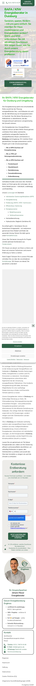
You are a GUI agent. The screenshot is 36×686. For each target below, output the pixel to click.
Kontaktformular (11, 236)
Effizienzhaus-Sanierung (14, 206)
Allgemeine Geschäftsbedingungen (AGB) (16, 681)
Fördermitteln (7, 244)
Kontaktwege (6, 261)
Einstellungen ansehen (18, 356)
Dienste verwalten (17, 341)
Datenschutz (19, 359)
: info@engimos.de (15, 647)
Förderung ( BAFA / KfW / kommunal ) (18, 203)
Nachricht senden (17, 649)
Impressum (26, 359)
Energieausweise (11, 209)
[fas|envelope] (5, 647)
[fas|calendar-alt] (5, 652)
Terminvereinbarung (14, 652)
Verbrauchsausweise (16, 215)
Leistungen (11, 193)
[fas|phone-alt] (5, 645)
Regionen (5, 658)
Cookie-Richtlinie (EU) (9, 676)
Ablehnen (18, 351)
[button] (33, 326)
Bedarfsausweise (15, 212)
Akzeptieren (18, 346)
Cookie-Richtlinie (11, 359)
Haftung (5, 667)
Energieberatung (11, 200)
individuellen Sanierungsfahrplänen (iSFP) (20, 197)
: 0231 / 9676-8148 (16, 645)
